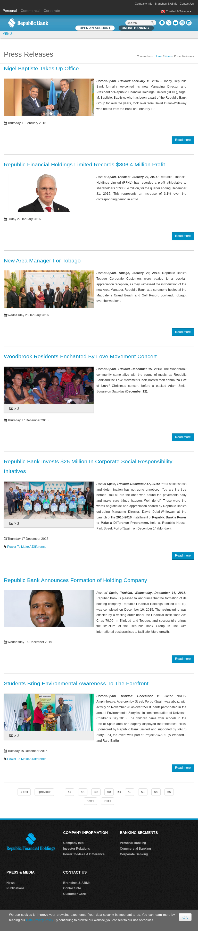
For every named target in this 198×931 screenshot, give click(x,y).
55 (169, 792)
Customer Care (74, 894)
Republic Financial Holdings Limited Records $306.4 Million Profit (84, 164)
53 (143, 792)
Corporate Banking (134, 854)
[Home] (28, 22)
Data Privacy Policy (39, 920)
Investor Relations (76, 848)
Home (158, 56)
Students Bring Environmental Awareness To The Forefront (76, 683)
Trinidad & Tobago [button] (177, 11)
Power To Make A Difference (26, 547)
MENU (7, 34)
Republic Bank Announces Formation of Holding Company (75, 580)
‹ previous (44, 792)
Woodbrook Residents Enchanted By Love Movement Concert (80, 356)
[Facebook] (162, 22)
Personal (10, 10)
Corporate (52, 10)
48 (83, 792)
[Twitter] (168, 22)
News (168, 56)
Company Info (143, 3)
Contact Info (72, 888)
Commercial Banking (135, 848)
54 (156, 792)
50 (109, 792)
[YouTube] (175, 22)
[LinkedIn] (189, 22)
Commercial (30, 10)
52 (129, 792)
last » (107, 801)
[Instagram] (182, 22)
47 (69, 792)
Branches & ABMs (166, 3)
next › (90, 801)
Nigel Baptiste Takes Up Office (41, 68)
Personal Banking (133, 843)
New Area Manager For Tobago (42, 260)
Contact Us (187, 3)
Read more (183, 140)
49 (96, 792)
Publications (15, 888)
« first (24, 792)
